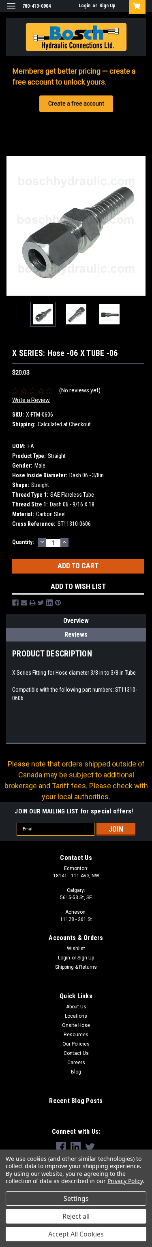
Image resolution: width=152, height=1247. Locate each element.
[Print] (32, 602)
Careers (76, 1062)
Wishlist (76, 948)
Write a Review (31, 400)
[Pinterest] (58, 602)
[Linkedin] (49, 602)
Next (140, 226)
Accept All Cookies (76, 1234)
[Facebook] (15, 602)
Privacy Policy (125, 1181)
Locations (76, 1016)
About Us (76, 1007)
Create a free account (76, 103)
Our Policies (76, 1044)
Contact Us (76, 1053)
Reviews (76, 634)
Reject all (76, 1216)
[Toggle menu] (11, 11)
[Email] (24, 602)
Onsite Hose (76, 1025)
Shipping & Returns (76, 967)
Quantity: (23, 542)
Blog (76, 1072)
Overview (76, 621)
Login (84, 5)
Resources (76, 1034)
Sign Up (107, 5)
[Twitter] (41, 602)
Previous (12, 226)
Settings (76, 1198)
